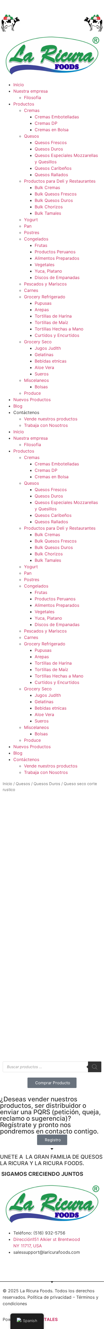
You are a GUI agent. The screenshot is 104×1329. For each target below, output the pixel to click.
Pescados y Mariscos (45, 284)
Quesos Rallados (51, 174)
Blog (17, 406)
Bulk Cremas (47, 187)
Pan (27, 226)
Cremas (31, 110)
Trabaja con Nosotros (46, 425)
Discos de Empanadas (57, 277)
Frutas (41, 245)
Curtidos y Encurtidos (57, 335)
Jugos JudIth (48, 348)
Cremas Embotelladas (57, 116)
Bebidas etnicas (50, 361)
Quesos (31, 136)
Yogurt (31, 219)
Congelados (36, 239)
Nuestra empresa (30, 91)
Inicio (18, 84)
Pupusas (43, 303)
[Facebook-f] (9, 1267)
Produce (32, 393)
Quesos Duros (49, 149)
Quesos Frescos (51, 142)
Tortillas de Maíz (51, 322)
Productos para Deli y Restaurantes (59, 181)
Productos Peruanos (55, 251)
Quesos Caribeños (53, 168)
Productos (23, 104)
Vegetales (44, 264)
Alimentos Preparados (57, 258)
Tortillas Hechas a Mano (59, 329)
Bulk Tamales (48, 213)
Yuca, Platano (48, 271)
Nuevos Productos (32, 399)
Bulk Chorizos (49, 206)
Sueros (42, 374)
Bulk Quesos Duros (54, 200)
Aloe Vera (44, 367)
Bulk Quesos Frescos (56, 194)
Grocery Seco (38, 341)
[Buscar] (94, 1066)
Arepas (42, 309)
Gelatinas (44, 354)
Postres (31, 232)
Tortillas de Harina (53, 316)
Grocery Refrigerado (44, 296)
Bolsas (41, 386)
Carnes (31, 290)
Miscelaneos (36, 380)
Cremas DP (46, 123)
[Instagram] (24, 1267)
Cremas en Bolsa (52, 129)
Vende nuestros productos (50, 418)
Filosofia (32, 97)
